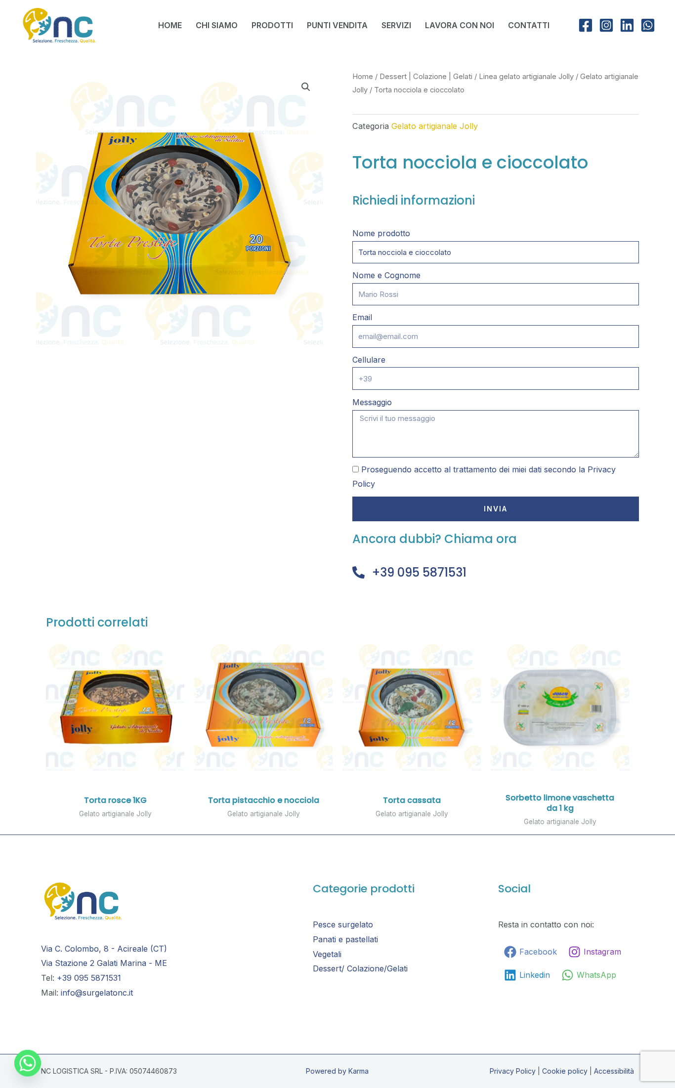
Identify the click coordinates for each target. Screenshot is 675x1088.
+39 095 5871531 (419, 572)
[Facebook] (585, 25)
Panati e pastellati (345, 939)
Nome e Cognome (386, 275)
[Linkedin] (627, 25)
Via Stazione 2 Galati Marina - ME (104, 963)
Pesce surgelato (343, 924)
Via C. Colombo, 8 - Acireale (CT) (104, 949)
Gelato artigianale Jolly (434, 126)
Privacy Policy (513, 1071)
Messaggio (372, 402)
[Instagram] (606, 25)
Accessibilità (614, 1071)
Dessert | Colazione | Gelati (426, 76)
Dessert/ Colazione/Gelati (360, 968)
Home (362, 76)
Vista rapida (115, 768)
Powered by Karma (337, 1071)
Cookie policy (565, 1071)
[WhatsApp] (647, 25)
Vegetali (327, 954)
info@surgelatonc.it (97, 993)
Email (362, 317)
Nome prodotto (381, 233)
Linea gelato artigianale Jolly (526, 76)
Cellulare (368, 360)
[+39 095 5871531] (358, 572)
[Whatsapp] (27, 1062)
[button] (306, 87)
